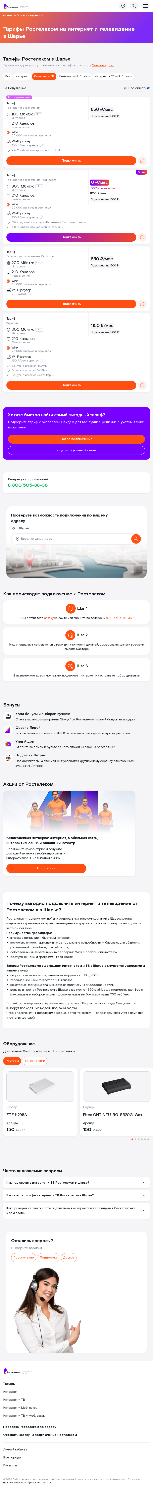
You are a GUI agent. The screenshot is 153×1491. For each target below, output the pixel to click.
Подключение (23, 1258)
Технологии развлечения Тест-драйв (31, 180)
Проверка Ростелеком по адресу (29, 1427)
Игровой (12, 323)
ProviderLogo (17, 6)
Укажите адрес (103, 65)
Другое (68, 1258)
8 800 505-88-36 (28, 485)
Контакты (10, 1465)
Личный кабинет (15, 1449)
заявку (49, 618)
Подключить (71, 161)
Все (8, 76)
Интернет (22, 76)
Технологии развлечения (23, 108)
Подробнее (46, 868)
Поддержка (48, 1258)
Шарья (22, 15)
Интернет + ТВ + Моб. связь (113, 76)
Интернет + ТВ (44, 76)
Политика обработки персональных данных (27, 1482)
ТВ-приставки (34, 1061)
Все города (12, 1457)
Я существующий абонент (77, 450)
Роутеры (12, 1061)
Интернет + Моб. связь (74, 76)
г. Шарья (23, 528)
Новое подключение (76, 439)
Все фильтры (138, 88)
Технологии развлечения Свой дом (30, 256)
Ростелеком (9, 15)
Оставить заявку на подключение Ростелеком (40, 1435)
